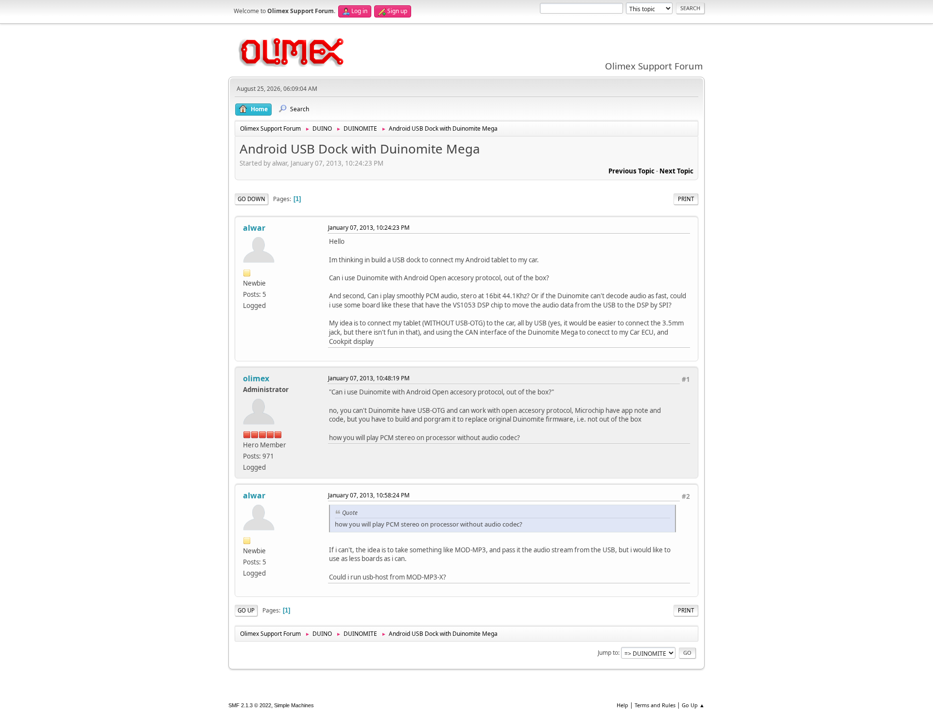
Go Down (251, 199)
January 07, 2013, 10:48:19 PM (369, 378)
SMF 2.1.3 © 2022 (249, 705)
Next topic (676, 171)
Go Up (246, 610)
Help (622, 705)
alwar (254, 227)
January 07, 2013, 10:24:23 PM (369, 227)
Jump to (608, 652)
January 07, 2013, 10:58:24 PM (369, 495)
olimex (256, 378)
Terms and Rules (655, 705)
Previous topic (631, 171)
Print (686, 199)
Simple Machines (294, 705)
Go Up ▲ (693, 705)
